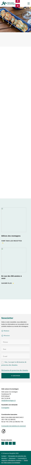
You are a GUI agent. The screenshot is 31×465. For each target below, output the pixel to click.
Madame (6, 331)
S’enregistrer (5, 407)
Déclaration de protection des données (14, 370)
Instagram (6, 443)
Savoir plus (6, 283)
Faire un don (18, 5)
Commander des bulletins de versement (13, 426)
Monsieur (7, 335)
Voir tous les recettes (11, 241)
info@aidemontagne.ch (8, 400)
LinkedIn (14, 443)
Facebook (2, 443)
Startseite (8, 3)
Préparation (6, 57)
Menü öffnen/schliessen (29, 3)
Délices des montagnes (10, 236)
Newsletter (7, 318)
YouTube (10, 443)
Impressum (12, 458)
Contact (3, 456)
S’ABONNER (15, 376)
